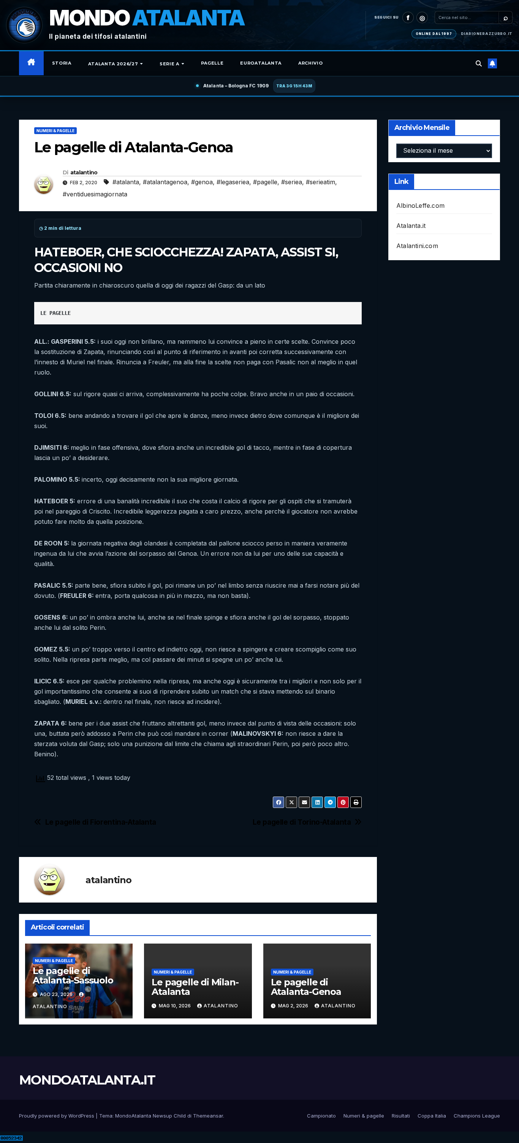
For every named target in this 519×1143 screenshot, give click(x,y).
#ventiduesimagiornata (95, 194)
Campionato (321, 1116)
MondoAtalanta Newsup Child (150, 1116)
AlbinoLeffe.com (420, 205)
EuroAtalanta (261, 63)
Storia (61, 63)
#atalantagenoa (165, 182)
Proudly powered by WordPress (57, 1116)
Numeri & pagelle (55, 130)
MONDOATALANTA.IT (87, 1080)
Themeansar (208, 1116)
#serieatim (320, 182)
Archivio (310, 63)
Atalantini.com (417, 246)
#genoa (202, 182)
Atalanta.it (411, 225)
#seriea (291, 182)
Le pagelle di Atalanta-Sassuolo (73, 975)
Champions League (477, 1116)
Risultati (401, 1116)
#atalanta (125, 182)
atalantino (84, 172)
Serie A (170, 63)
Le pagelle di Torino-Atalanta (302, 822)
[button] (479, 63)
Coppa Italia (432, 1116)
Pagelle (212, 63)
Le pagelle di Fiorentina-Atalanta (100, 822)
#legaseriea (233, 182)
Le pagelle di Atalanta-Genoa (306, 987)
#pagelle (265, 182)
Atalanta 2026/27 (113, 63)
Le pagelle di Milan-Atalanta (195, 987)
